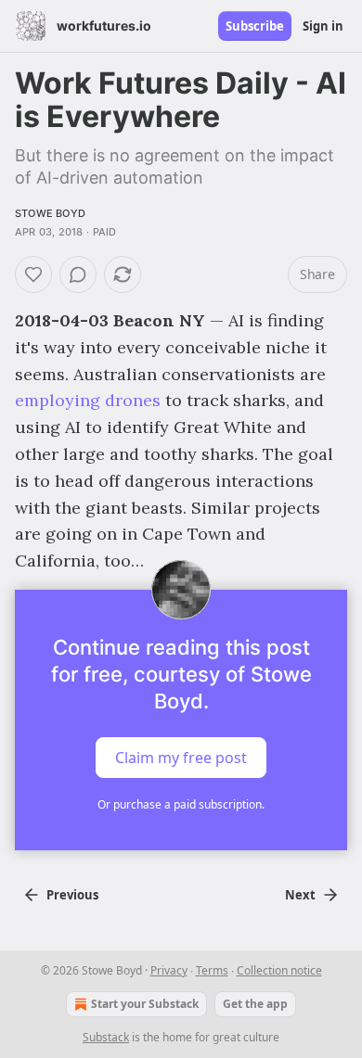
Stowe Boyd (50, 213)
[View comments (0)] (78, 274)
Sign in (323, 26)
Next (300, 894)
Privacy (168, 970)
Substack (106, 1037)
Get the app (255, 1004)
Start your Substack (145, 1004)
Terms (212, 970)
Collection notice (279, 970)
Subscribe (255, 26)
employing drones (88, 400)
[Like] (33, 274)
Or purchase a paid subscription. (181, 804)
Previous (72, 894)
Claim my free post (181, 757)
